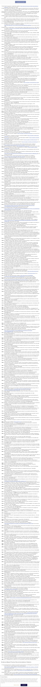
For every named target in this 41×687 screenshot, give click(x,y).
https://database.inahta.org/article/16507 (10, 589)
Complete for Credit (20, 2)
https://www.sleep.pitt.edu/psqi (33, 271)
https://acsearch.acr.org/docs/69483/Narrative (25, 670)
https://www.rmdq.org (31, 273)
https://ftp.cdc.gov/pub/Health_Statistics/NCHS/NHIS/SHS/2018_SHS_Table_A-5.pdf (23, 28)
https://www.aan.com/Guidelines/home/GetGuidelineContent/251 (20, 597)
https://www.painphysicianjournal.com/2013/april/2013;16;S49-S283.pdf (25, 674)
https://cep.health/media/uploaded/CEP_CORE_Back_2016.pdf (14, 156)
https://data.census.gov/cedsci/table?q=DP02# (15, 651)
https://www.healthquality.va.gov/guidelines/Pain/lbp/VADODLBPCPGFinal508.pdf (17, 25)
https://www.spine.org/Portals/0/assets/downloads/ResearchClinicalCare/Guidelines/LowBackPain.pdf (20, 153)
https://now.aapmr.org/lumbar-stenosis (30, 139)
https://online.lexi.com (17, 421)
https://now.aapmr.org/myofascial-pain (23, 146)
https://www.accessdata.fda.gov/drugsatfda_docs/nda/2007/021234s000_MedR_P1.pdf (18, 523)
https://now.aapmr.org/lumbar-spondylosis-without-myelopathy (14, 145)
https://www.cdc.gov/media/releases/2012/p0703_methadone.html (15, 481)
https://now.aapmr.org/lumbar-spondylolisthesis (29, 141)
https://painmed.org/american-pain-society (30, 642)
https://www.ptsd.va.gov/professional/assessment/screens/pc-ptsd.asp (15, 279)
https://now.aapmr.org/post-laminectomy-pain (31, 82)
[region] (20, 681)
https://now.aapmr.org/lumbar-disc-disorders (25, 133)
